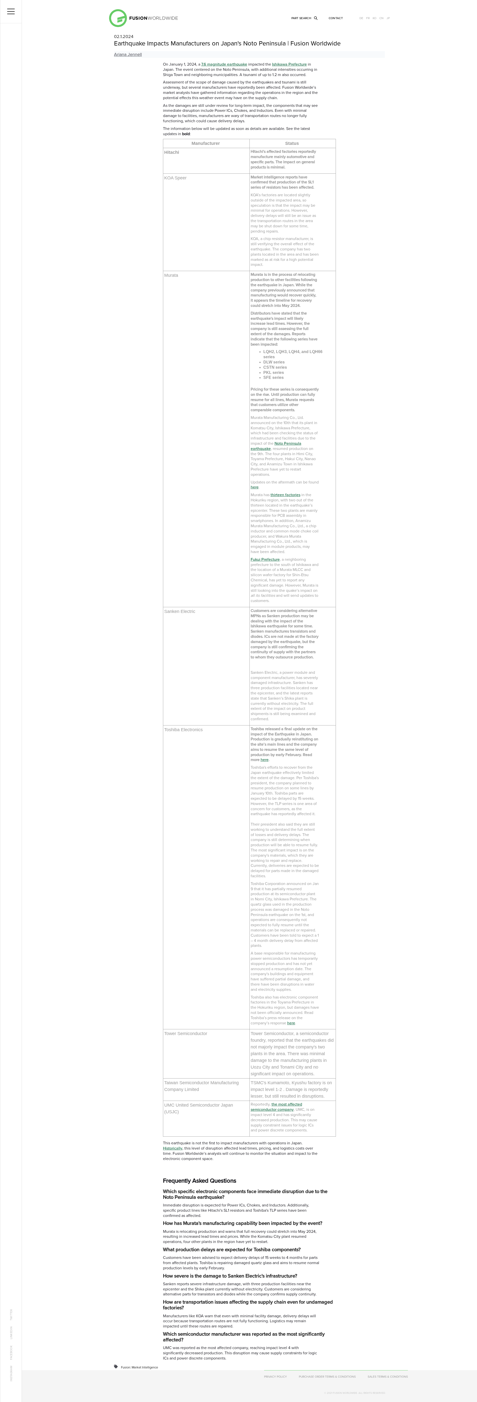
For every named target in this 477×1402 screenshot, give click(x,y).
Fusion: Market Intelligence (139, 1367)
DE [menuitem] (361, 18)
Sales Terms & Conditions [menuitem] (388, 1376)
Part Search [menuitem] (301, 18)
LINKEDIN (11, 1332)
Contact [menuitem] (336, 18)
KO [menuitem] (374, 18)
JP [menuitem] (388, 18)
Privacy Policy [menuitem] (275, 1376)
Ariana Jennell (128, 54)
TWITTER (11, 1315)
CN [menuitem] (381, 18)
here (255, 487)
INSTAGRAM (11, 1373)
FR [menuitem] (368, 18)
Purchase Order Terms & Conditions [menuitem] (327, 1376)
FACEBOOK (11, 1352)
